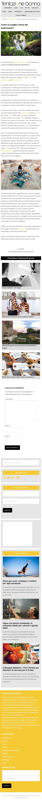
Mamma (5, 753)
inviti (22, 77)
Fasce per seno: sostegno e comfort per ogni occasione (19, 582)
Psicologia (5, 760)
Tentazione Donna (21, 4)
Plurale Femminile (8, 756)
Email (7, 436)
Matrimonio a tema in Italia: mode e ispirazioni (18, 377)
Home (31, 795)
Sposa (4, 763)
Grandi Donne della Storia (11, 750)
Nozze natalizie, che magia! (11, 288)
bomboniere (17, 80)
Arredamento (6, 738)
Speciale (25, 797)
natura (37, 113)
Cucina (4, 747)
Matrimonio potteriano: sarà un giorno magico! (18, 317)
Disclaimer (25, 795)
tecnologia (25, 113)
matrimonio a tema (20, 62)
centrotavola (5, 80)
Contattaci (10, 795)
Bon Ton (5, 741)
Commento (9, 399)
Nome (7, 426)
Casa (4, 744)
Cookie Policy (17, 795)
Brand (4, 795)
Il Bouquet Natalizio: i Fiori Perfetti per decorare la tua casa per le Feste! (21, 669)
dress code (22, 229)
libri (10, 115)
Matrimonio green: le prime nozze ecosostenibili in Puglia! (19, 347)
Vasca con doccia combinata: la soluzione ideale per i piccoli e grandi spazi (20, 625)
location (30, 77)
